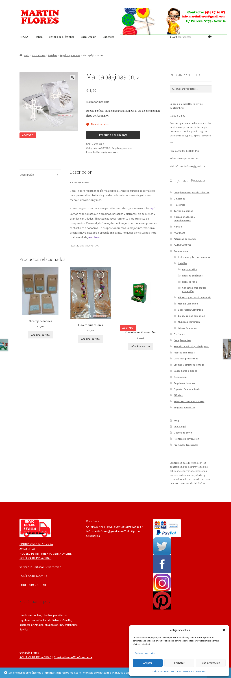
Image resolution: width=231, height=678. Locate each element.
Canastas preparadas (186, 358)
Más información (211, 663)
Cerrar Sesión (53, 567)
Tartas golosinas (183, 211)
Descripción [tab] (26, 174)
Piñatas (178, 395)
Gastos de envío (183, 432)
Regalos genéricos (70, 55)
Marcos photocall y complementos (184, 218)
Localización (88, 36)
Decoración (180, 377)
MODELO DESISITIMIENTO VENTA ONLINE (45, 553)
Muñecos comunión (189, 321)
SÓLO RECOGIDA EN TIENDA (189, 401)
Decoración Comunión (190, 309)
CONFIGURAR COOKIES (33, 585)
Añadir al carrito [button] (40, 334)
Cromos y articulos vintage (189, 364)
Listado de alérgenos (62, 36)
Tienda (38, 36)
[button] (224, 630)
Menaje (178, 226)
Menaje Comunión (188, 303)
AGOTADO (104, 148)
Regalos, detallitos (184, 407)
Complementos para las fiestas (191, 192)
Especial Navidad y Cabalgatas (191, 346)
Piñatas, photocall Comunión (194, 297)
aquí (152, 208)
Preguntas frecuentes (186, 445)
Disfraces (179, 334)
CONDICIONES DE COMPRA (36, 544)
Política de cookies (160, 671)
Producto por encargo (113, 135)
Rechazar (179, 663)
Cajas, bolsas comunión (191, 315)
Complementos (182, 340)
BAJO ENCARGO (182, 245)
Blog (176, 420)
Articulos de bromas (185, 239)
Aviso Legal (201, 671)
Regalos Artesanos (184, 383)
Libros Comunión (187, 328)
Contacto (108, 36)
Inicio (26, 55)
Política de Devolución (186, 438)
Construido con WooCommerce (73, 657)
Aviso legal (180, 426)
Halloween (180, 204)
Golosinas (179, 198)
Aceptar (147, 663)
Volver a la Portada (31, 567)
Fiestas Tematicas (184, 352)
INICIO (23, 36)
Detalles (52, 55)
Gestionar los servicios (145, 653)
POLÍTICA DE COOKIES (33, 576)
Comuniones (38, 55)
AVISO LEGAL (27, 549)
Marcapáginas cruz (107, 152)
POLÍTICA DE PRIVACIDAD (182, 671)
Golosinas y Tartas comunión (194, 257)
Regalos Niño (189, 269)
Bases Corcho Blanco (185, 370)
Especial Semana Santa (187, 389)
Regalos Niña (189, 281)
